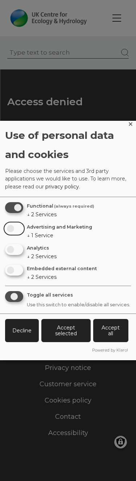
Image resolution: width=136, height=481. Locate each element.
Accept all (111, 330)
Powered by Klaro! (110, 350)
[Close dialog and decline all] (130, 125)
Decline (22, 330)
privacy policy (62, 186)
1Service (40, 235)
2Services (42, 214)
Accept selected (66, 330)
